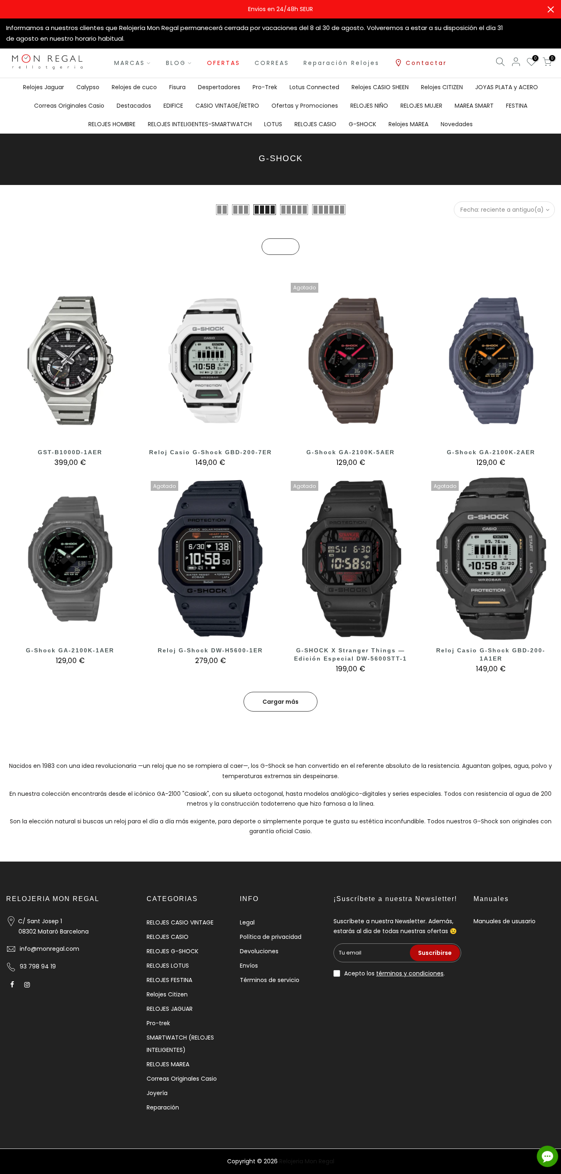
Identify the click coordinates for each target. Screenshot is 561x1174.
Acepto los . (394, 973)
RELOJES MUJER (421, 106)
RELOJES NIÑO (369, 106)
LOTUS (273, 124)
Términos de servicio (269, 980)
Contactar (426, 63)
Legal (247, 922)
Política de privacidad (270, 937)
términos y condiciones (410, 973)
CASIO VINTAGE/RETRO (227, 106)
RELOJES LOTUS (168, 965)
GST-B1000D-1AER (70, 452)
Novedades (457, 124)
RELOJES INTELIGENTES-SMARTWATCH (200, 124)
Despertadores (219, 87)
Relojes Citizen (167, 994)
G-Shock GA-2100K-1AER (70, 650)
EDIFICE (173, 106)
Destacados (134, 106)
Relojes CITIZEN (442, 87)
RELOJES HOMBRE (112, 124)
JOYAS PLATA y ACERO (506, 87)
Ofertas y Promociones (304, 106)
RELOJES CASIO (315, 124)
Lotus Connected (314, 87)
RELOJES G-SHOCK (172, 951)
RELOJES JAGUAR (170, 1009)
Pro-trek (158, 1023)
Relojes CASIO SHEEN (380, 87)
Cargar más (280, 702)
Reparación (163, 1107)
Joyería (157, 1093)
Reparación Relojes (341, 63)
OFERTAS (223, 63)
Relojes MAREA (408, 124)
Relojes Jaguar (43, 87)
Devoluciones (259, 951)
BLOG (176, 63)
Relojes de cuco (134, 87)
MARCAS (129, 63)
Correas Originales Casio (69, 106)
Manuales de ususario (505, 921)
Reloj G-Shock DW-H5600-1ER (210, 650)
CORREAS (272, 63)
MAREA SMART (474, 106)
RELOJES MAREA (168, 1064)
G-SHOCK (362, 124)
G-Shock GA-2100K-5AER (350, 452)
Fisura (177, 87)
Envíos (249, 965)
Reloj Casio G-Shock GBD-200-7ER (210, 452)
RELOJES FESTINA (169, 980)
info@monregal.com (49, 949)
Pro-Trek (265, 87)
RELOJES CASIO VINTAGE (180, 922)
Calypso (87, 87)
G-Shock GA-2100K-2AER (491, 452)
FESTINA (516, 106)
